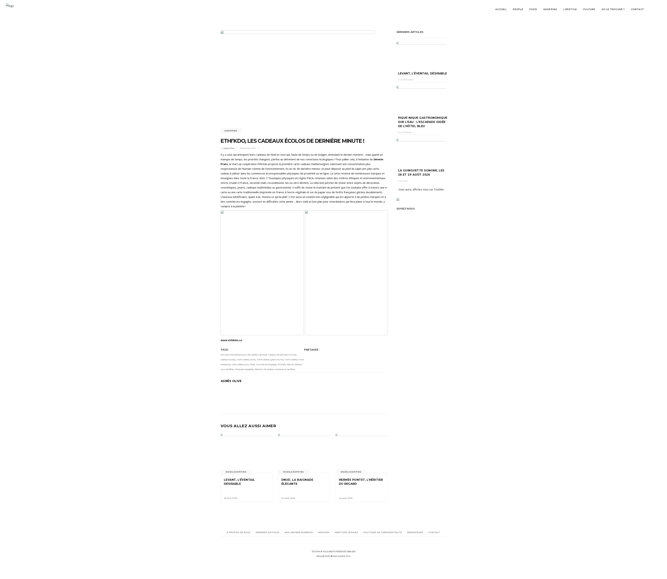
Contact (434, 532)
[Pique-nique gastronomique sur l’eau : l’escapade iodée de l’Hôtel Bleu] (422, 98)
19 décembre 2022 (248, 148)
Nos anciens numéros (299, 532)
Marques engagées (244, 369)
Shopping (230, 131)
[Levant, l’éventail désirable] (247, 453)
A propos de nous (239, 532)
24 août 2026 (288, 498)
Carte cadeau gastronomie (270, 359)
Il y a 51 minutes (405, 79)
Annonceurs (415, 532)
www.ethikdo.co (231, 340)
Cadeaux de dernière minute (282, 354)
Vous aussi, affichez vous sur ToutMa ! (421, 189)
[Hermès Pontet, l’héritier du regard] (362, 453)
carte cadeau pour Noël (243, 364)
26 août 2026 (230, 498)
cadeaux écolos (228, 359)
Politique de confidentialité (383, 532)
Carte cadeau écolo (246, 359)
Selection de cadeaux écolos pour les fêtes (275, 369)
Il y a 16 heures (404, 132)
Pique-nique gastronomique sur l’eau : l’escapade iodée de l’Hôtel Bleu (422, 122)
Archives (324, 532)
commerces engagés (266, 364)
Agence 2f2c (344, 556)
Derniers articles (268, 532)
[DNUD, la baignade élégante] (304, 453)
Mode (229, 472)
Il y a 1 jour (402, 181)
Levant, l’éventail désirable (422, 73)
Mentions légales (346, 532)
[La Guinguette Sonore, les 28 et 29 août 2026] (422, 150)
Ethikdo (282, 364)
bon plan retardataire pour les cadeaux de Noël (244, 354)
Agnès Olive (229, 148)
